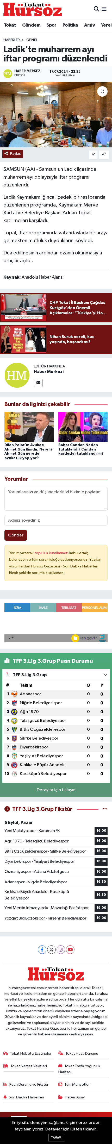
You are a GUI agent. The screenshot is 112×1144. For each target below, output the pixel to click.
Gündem (31, 25)
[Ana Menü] (104, 9)
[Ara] (96, 9)
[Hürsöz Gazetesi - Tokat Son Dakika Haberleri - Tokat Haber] (32, 9)
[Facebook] (42, 949)
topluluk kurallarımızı (51, 553)
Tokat (10, 25)
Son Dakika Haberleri (26, 1097)
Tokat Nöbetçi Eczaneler (31, 1053)
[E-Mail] (38, 383)
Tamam (56, 1137)
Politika (70, 25)
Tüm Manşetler (77, 1084)
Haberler (11, 40)
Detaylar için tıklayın (56, 790)
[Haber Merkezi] (16, 375)
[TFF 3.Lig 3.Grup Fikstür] (105, 809)
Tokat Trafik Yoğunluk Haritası (79, 1069)
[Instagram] (61, 949)
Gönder (15, 535)
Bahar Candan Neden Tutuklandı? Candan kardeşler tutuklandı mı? (81, 449)
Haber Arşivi (75, 1097)
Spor (51, 25)
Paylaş (15, 153)
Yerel (106, 25)
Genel (32, 40)
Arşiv (89, 25)
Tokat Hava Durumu (81, 1053)
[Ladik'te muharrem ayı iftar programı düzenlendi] (56, 114)
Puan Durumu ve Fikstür (28, 1084)
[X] (51, 949)
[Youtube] (70, 949)
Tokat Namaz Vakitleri (28, 1066)
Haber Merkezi (49, 372)
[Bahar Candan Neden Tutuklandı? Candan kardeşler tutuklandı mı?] (83, 427)
